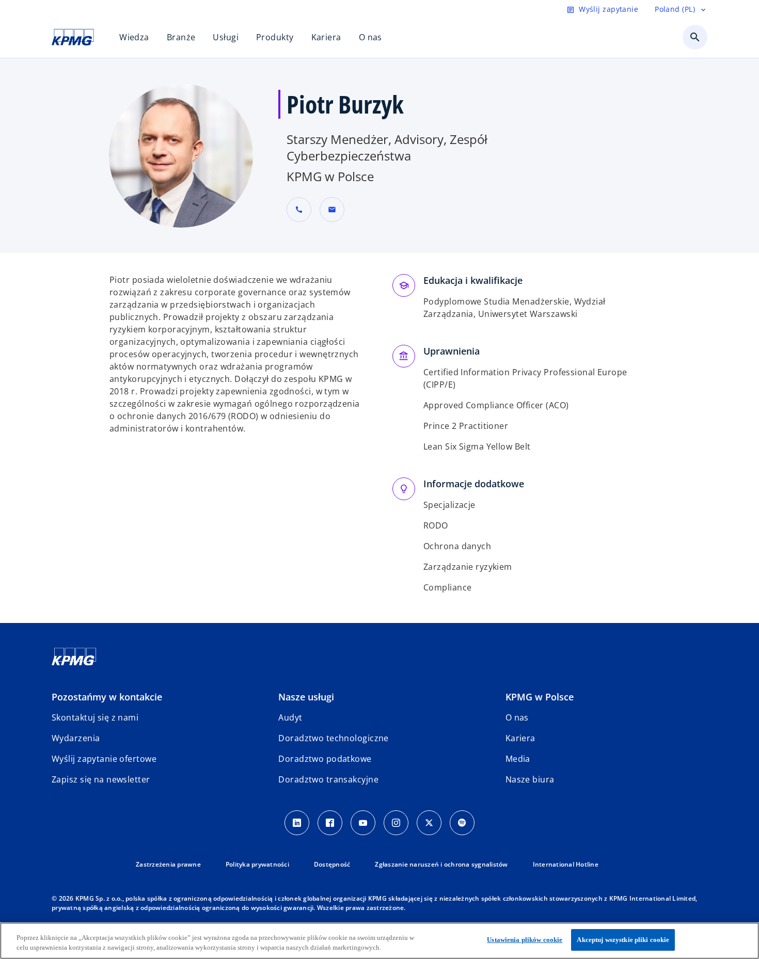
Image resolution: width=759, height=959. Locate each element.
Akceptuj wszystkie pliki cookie (623, 940)
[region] (379, 940)
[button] (332, 209)
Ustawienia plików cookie (524, 940)
